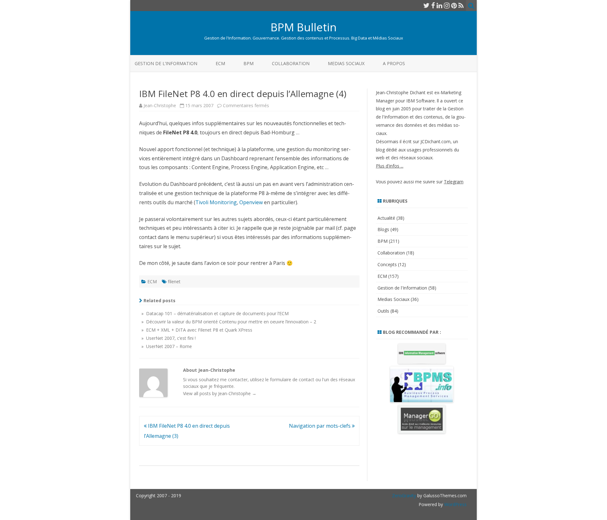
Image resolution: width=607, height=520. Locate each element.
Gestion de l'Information (402, 288)
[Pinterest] (454, 5)
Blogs (383, 229)
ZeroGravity (404, 495)
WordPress (455, 504)
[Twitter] (426, 5)
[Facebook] (433, 5)
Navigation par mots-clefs (320, 425)
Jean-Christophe (160, 105)
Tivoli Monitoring (216, 202)
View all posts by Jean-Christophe (219, 393)
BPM (248, 63)
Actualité (386, 218)
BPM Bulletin (304, 27)
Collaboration (291, 63)
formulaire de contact (292, 379)
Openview (251, 202)
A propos (394, 63)
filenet (174, 281)
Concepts (387, 264)
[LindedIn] (439, 5)
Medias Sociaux (346, 63)
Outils (383, 311)
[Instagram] (447, 5)
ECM (220, 63)
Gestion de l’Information (166, 63)
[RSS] (461, 5)
